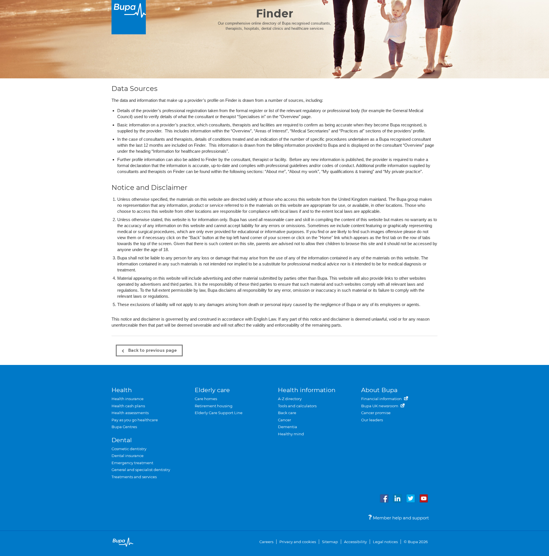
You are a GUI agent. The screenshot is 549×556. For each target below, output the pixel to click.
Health (122, 390)
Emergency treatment (132, 462)
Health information (306, 390)
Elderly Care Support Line (218, 412)
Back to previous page (152, 350)
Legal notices (385, 541)
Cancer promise (376, 412)
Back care (287, 412)
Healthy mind (291, 434)
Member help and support (400, 518)
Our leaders (372, 420)
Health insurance (128, 398)
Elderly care (212, 390)
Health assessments (130, 412)
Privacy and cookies (297, 541)
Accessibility (355, 541)
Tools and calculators (297, 406)
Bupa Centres (124, 426)
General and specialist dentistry (141, 469)
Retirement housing (213, 406)
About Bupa (379, 390)
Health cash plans (128, 406)
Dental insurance (128, 455)
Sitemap (330, 541)
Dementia (287, 426)
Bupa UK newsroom (380, 406)
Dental (122, 440)
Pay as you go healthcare (135, 420)
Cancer (284, 420)
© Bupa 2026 (416, 541)
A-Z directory (290, 398)
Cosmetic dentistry (129, 448)
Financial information (382, 398)
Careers (266, 541)
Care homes (206, 398)
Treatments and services (134, 476)
